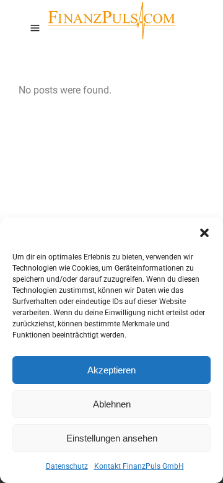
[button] (204, 233)
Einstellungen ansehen (111, 438)
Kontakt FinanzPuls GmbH (139, 466)
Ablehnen (112, 404)
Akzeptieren (111, 370)
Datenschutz (67, 466)
